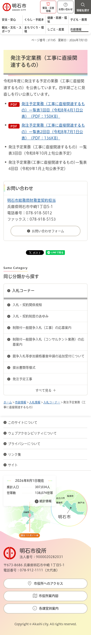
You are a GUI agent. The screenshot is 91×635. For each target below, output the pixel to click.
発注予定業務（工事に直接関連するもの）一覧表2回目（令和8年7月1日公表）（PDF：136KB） (53, 131)
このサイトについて (22, 422)
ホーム (8, 402)
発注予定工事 (22, 379)
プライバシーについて (24, 443)
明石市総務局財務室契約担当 (31, 200)
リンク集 (14, 454)
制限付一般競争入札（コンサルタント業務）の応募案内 (48, 342)
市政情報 (20, 402)
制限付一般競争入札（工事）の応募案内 (42, 327)
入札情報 (34, 402)
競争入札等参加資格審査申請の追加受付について (48, 356)
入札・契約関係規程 (27, 304)
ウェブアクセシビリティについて (32, 433)
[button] (48, 7)
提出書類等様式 (24, 367)
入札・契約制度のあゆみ (31, 316)
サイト (13, 465)
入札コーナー (23, 290)
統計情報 (45, 501)
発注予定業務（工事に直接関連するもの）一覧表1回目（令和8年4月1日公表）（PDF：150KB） (53, 110)
